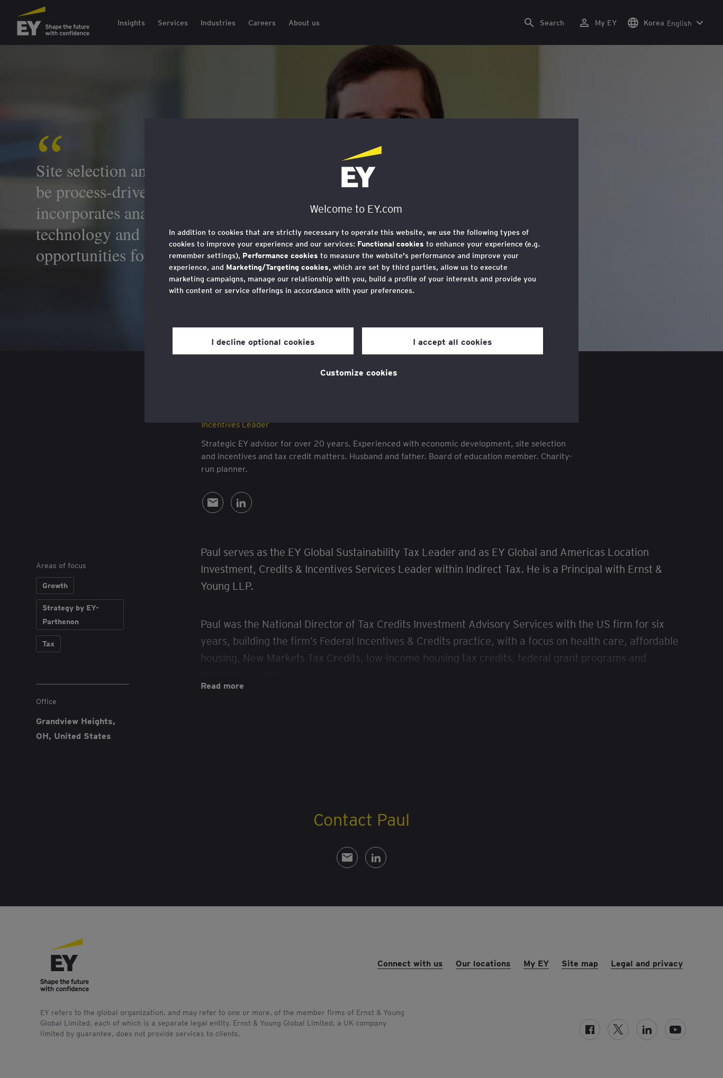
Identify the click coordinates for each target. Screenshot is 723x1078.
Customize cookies (358, 372)
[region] (361, 270)
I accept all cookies (452, 341)
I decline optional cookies (263, 341)
